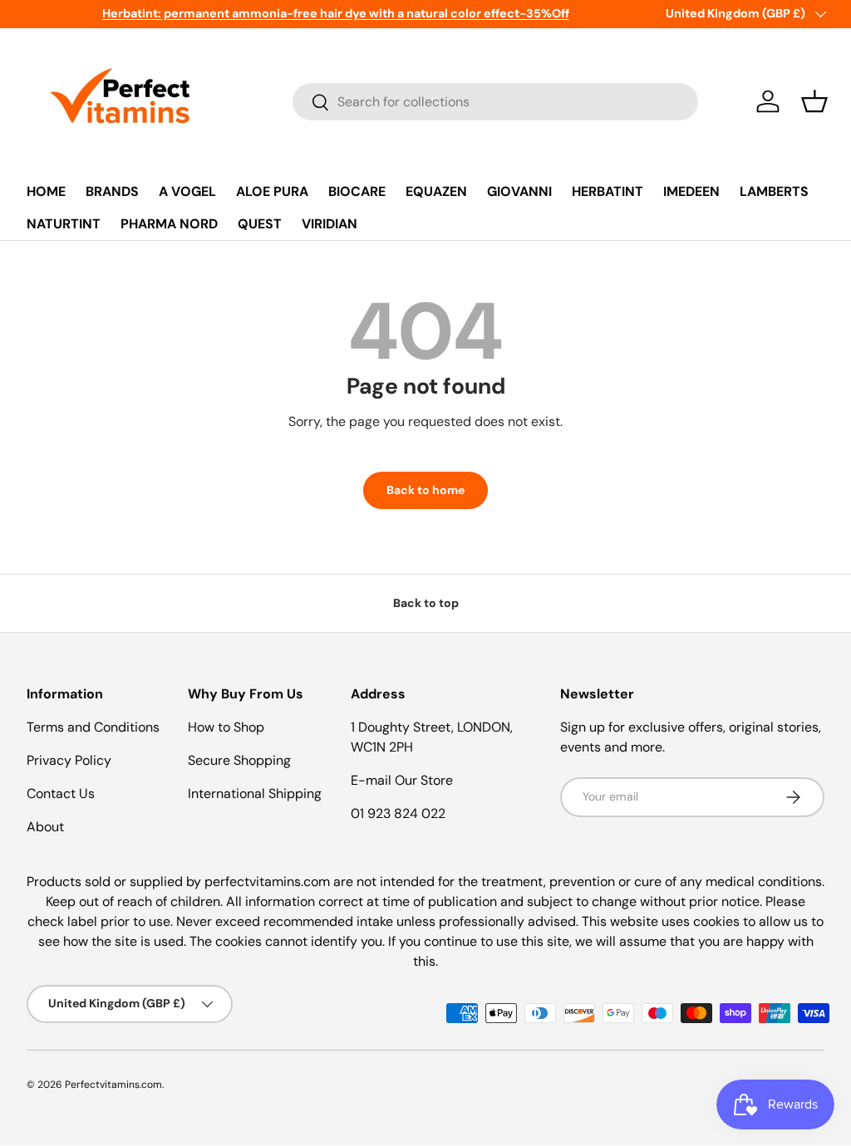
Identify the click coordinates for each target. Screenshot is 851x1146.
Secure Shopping (239, 760)
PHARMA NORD (169, 224)
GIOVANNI (519, 191)
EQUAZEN (436, 191)
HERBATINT (607, 191)
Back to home (425, 489)
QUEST (260, 224)
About (45, 826)
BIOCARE (357, 191)
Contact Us (61, 793)
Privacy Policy (69, 760)
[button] (814, 101)
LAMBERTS (774, 191)
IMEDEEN (691, 191)
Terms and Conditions (93, 727)
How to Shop (226, 727)
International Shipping (255, 793)
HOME (46, 191)
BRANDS (112, 191)
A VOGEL (187, 191)
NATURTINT (64, 224)
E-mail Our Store (402, 780)
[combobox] (495, 101)
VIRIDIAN (329, 224)
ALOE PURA (272, 191)
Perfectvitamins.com (113, 1084)
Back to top (426, 602)
